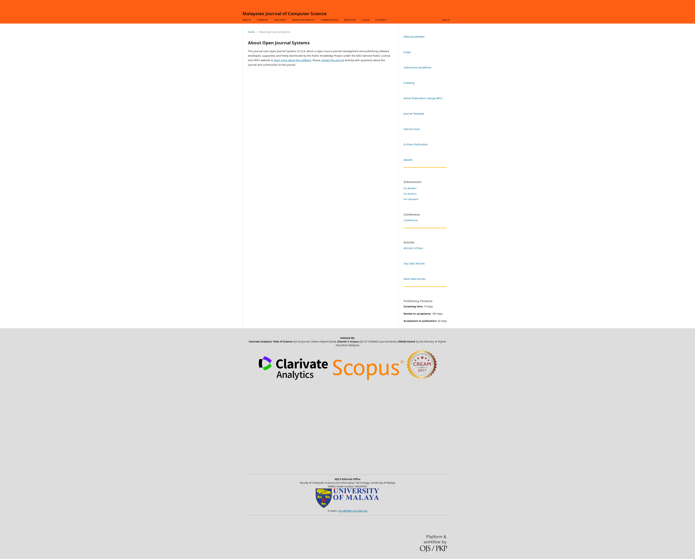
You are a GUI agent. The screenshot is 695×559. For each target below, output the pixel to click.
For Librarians (411, 199)
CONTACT (381, 20)
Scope (407, 52)
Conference (411, 220)
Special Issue (412, 129)
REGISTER (350, 20)
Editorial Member (414, 36)
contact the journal (332, 60)
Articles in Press (413, 248)
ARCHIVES (280, 20)
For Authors (410, 193)
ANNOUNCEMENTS (303, 20)
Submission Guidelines (417, 67)
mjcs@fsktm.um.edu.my (352, 510)
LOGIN (366, 20)
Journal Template (414, 113)
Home (251, 31)
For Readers (410, 188)
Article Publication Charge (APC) (423, 98)
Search (446, 20)
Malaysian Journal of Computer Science (285, 13)
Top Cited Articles (414, 263)
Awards (408, 159)
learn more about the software (292, 60)
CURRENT (262, 20)
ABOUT (247, 20)
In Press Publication (416, 144)
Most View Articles (415, 279)
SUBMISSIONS (329, 20)
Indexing (409, 83)
